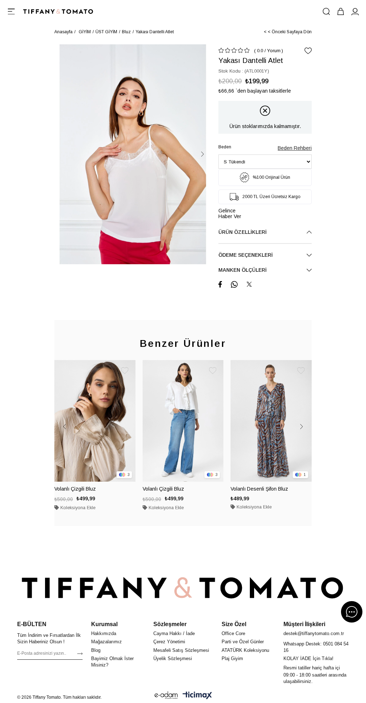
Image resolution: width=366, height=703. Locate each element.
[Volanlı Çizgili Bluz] (94, 421)
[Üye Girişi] (355, 11)
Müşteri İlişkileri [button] (304, 624)
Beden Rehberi (295, 148)
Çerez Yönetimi (169, 641)
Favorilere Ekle (124, 370)
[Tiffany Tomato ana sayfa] (183, 588)
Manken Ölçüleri (242, 270)
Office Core (233, 633)
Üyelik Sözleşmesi (172, 658)
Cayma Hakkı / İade (174, 633)
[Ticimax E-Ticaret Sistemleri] (197, 695)
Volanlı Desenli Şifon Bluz (259, 489)
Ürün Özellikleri (242, 232)
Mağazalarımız (106, 641)
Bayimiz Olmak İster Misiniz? (112, 662)
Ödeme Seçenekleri (245, 255)
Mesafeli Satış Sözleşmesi (181, 650)
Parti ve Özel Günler (243, 641)
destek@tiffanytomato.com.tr (313, 633)
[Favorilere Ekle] (308, 50)
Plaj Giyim (232, 658)
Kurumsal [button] (104, 624)
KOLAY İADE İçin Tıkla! (308, 658)
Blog (95, 650)
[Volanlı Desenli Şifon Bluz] (271, 421)
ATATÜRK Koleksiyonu (245, 650)
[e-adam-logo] (166, 695)
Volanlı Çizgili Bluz (75, 489)
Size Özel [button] (234, 624)
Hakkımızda (103, 633)
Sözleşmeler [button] (170, 624)
